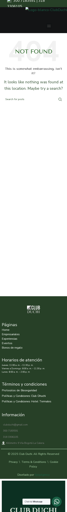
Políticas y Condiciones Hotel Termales (26, 401)
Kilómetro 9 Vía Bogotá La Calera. (25, 443)
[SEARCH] (60, 99)
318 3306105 (10, 437)
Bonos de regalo (12, 347)
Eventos (7, 343)
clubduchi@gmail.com (15, 424)
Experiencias (9, 339)
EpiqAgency (42, 475)
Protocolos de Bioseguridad (19, 390)
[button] (49, 26)
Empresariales (11, 334)
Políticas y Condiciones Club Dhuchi (24, 396)
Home (5, 330)
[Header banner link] (33, 3)
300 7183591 (10, 430)
